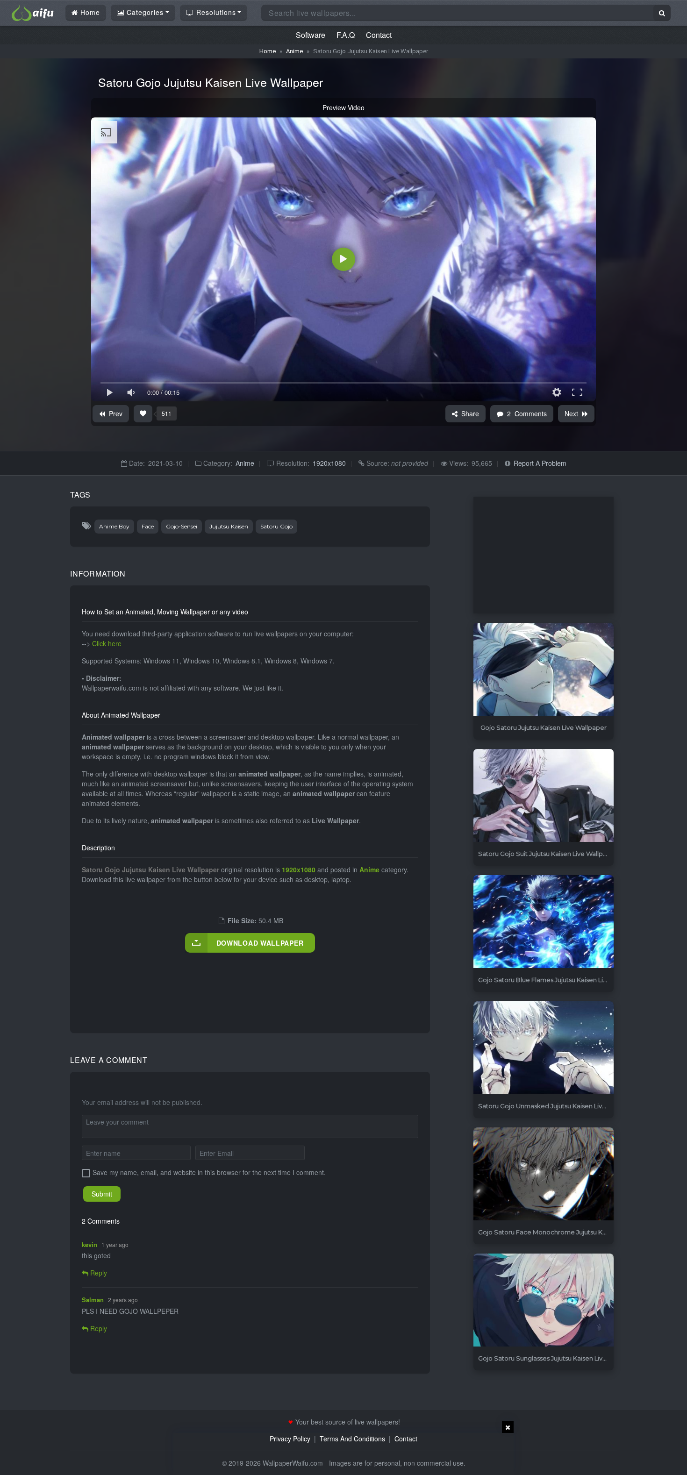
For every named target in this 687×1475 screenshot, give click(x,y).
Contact (379, 34)
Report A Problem (540, 463)
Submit (102, 1193)
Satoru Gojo (276, 526)
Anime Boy (114, 526)
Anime (294, 51)
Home (89, 12)
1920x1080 (329, 463)
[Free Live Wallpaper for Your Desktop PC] (33, 11)
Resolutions (215, 12)
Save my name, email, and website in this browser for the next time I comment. (209, 1172)
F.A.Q (345, 34)
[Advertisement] (252, 983)
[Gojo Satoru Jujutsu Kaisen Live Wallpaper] (543, 670)
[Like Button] (143, 413)
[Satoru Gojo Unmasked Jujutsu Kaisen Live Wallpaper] (543, 1048)
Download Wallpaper (260, 943)
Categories (144, 12)
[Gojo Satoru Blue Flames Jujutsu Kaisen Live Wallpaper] (543, 922)
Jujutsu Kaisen (228, 526)
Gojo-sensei (181, 526)
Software (310, 34)
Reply (97, 1272)
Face (148, 526)
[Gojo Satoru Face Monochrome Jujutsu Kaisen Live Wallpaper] (543, 1174)
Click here (107, 643)
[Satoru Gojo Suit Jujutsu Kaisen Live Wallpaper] (543, 796)
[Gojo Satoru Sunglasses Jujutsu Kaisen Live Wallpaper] (543, 1300)
